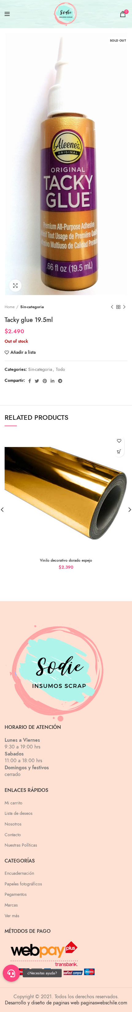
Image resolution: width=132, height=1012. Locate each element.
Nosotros (13, 824)
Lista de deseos (19, 813)
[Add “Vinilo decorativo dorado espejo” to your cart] (119, 451)
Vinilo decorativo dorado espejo (66, 560)
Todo (60, 369)
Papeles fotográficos (23, 884)
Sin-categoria (32, 307)
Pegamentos (16, 894)
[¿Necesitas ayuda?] (11, 973)
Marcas (11, 905)
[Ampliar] (15, 285)
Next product (124, 307)
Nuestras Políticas (21, 845)
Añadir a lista (23, 352)
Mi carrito (13, 803)
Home (10, 307)
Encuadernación (19, 873)
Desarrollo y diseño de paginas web (42, 1002)
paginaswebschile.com (104, 1002)
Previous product (112, 307)
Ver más (12, 916)
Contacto (13, 835)
